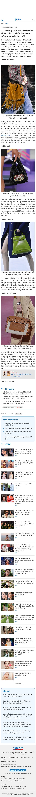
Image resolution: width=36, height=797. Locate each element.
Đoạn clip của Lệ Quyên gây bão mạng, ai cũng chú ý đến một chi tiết (24, 462)
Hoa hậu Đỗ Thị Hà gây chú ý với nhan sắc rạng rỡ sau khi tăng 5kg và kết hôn (24, 571)
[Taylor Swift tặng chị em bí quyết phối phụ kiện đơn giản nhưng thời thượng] (7, 642)
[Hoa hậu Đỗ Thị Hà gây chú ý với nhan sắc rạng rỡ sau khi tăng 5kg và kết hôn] (7, 573)
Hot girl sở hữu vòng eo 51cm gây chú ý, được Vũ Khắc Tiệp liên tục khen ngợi (24, 606)
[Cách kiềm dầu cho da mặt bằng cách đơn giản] (7, 676)
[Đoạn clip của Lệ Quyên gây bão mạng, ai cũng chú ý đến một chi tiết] (7, 464)
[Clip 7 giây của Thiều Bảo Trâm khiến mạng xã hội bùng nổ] (7, 537)
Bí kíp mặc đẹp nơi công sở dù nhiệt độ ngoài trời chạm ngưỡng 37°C (24, 652)
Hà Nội (3, 777)
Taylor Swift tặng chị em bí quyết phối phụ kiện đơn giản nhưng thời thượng (24, 640)
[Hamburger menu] (2, 20)
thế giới (14, 437)
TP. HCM (3, 784)
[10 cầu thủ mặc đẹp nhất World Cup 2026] (7, 487)
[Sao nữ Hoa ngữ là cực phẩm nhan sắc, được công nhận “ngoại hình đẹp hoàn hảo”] (7, 452)
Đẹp (7, 23)
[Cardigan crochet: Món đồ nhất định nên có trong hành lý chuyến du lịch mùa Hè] (7, 514)
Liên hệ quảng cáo (18, 770)
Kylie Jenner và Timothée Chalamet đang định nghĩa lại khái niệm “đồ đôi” (24, 524)
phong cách (5, 135)
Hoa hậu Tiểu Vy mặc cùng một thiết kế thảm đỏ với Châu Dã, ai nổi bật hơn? (24, 474)
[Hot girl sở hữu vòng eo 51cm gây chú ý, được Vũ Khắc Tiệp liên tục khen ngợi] (7, 607)
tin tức (13, 423)
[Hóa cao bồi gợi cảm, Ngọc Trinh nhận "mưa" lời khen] (7, 630)
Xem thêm (18, 683)
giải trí (24, 431)
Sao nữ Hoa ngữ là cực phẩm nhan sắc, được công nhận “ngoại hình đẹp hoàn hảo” (24, 451)
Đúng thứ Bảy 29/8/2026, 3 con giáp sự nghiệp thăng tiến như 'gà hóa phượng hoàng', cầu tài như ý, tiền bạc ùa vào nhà (17, 716)
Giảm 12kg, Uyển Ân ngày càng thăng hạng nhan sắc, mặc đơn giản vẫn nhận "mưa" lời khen (25, 617)
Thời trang (14, 372)
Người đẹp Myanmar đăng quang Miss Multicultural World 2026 (24, 560)
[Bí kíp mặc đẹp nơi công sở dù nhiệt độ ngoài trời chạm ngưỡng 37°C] (7, 653)
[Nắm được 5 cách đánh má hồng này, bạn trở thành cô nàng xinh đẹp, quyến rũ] (7, 665)
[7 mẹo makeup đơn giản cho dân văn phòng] (7, 596)
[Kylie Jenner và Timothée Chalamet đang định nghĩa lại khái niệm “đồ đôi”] (7, 525)
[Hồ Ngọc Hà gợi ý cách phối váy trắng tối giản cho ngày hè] (7, 584)
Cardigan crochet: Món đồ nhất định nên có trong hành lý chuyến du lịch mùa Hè (24, 512)
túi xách (18, 414)
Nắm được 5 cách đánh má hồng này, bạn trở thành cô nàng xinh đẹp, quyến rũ (23, 663)
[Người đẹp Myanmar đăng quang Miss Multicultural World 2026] (7, 561)
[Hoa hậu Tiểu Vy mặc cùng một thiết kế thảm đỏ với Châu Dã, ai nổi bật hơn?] (7, 475)
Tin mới (6, 691)
